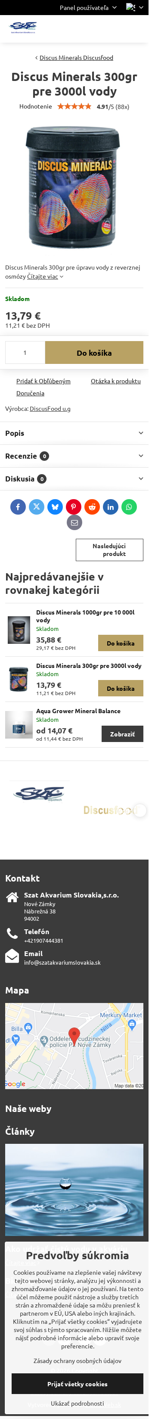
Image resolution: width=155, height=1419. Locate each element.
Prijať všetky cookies (77, 1384)
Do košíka (94, 352)
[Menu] (138, 28)
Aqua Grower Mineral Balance (78, 710)
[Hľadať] (97, 28)
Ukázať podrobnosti (77, 1403)
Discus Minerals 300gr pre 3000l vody (89, 665)
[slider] (74, 106)
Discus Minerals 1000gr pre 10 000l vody (85, 616)
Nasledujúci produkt (109, 549)
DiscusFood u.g (50, 408)
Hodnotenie (35, 106)
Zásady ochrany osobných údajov (77, 1360)
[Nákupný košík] (117, 28)
